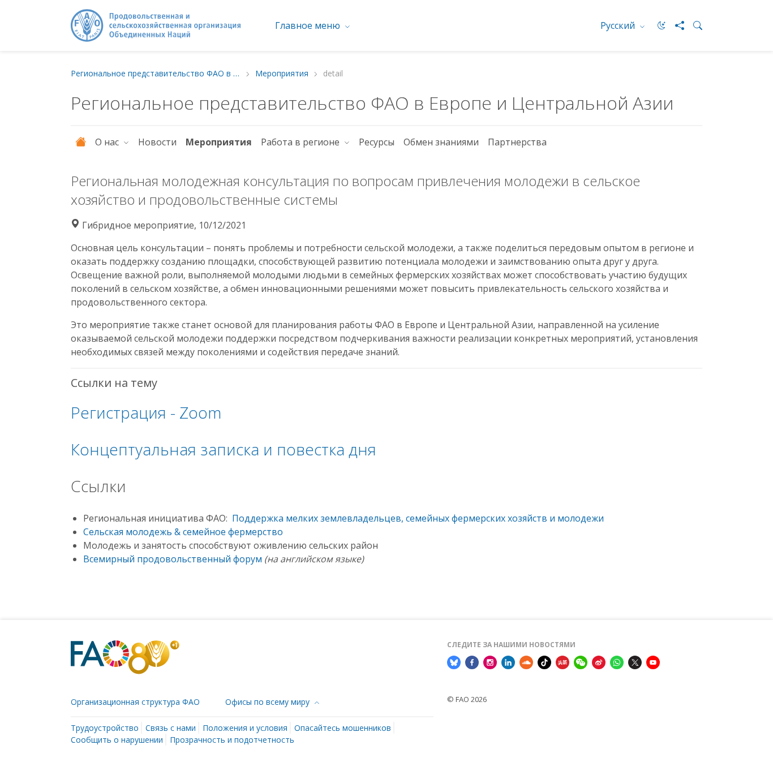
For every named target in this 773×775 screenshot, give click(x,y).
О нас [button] (108, 142)
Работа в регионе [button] (301, 142)
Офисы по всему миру (268, 701)
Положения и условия (245, 727)
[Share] (675, 25)
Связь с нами (170, 727)
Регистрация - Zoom (146, 412)
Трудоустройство (105, 727)
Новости (157, 142)
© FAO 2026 (467, 699)
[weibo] (598, 661)
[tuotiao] (562, 661)
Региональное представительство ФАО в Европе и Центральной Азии (156, 74)
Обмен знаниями (441, 142)
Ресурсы (376, 142)
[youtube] (653, 661)
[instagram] (490, 661)
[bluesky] (454, 661)
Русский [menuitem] (618, 25)
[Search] (693, 25)
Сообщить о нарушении (117, 739)
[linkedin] (508, 661)
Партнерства (518, 142)
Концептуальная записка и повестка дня (223, 449)
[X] (635, 661)
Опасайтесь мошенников (342, 727)
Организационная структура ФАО (135, 701)
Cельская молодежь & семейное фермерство (183, 532)
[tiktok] (544, 661)
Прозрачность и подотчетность (232, 739)
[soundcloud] (526, 661)
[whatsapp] (617, 661)
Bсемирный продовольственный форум (172, 559)
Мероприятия (281, 74)
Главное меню (308, 25)
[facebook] (472, 661)
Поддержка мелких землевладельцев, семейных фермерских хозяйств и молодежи (418, 518)
